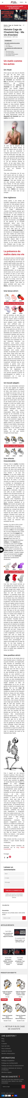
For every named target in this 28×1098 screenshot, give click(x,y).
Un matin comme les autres (12, 43)
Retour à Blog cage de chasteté (15, 1027)
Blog (2, 1038)
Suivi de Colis (5, 1046)
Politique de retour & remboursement (12, 1065)
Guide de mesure (6, 1051)
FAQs (3, 1041)
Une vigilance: (9, 46)
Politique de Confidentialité (9, 1063)
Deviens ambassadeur (8, 1053)
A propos (4, 1043)
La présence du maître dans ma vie (13, 48)
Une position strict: (10, 55)
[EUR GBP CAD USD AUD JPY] (21, 2)
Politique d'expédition (7, 1060)
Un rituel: (7, 44)
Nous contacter (6, 1048)
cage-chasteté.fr (10, 1093)
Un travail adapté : (10, 52)
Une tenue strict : (9, 51)
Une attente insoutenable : (12, 54)
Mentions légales (6, 1072)
